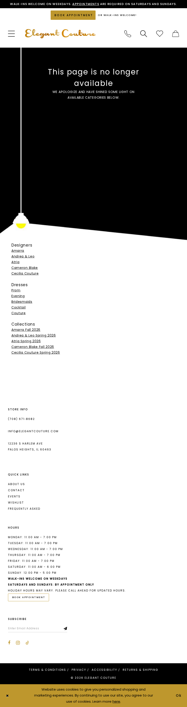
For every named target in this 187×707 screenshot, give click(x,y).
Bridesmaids (21, 301)
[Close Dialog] (7, 695)
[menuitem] (11, 33)
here (116, 701)
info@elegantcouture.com (33, 431)
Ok (179, 695)
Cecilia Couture (25, 273)
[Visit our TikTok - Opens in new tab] (27, 643)
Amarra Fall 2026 (25, 329)
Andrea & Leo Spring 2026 (33, 335)
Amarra (17, 250)
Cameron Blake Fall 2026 (32, 347)
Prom (16, 290)
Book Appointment (28, 597)
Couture (18, 313)
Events (14, 496)
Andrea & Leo (22, 256)
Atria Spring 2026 (26, 341)
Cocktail (18, 307)
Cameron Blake (24, 267)
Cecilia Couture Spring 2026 (35, 352)
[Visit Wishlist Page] (160, 33)
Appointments (85, 4)
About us (16, 484)
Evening (18, 296)
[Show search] (144, 33)
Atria (15, 262)
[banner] (60, 33)
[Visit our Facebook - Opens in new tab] (9, 643)
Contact (16, 490)
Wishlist (16, 502)
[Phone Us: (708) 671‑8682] (128, 33)
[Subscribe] (65, 628)
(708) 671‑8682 (21, 419)
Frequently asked (24, 509)
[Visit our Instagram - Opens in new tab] (18, 642)
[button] (11, 33)
